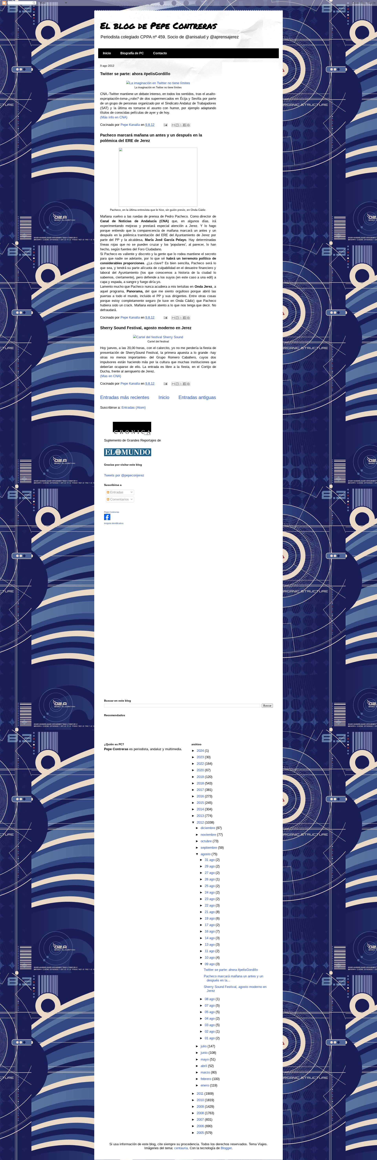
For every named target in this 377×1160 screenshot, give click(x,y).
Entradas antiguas (197, 397)
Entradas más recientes (124, 397)
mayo (205, 1059)
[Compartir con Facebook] (185, 125)
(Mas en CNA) (110, 376)
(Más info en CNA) (113, 117)
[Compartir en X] (181, 125)
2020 (201, 770)
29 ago (210, 866)
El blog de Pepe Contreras (158, 25)
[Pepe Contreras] (107, 519)
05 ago (210, 1012)
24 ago (210, 892)
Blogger (226, 1148)
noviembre (209, 835)
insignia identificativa (113, 523)
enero (205, 1085)
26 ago (210, 879)
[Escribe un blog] (177, 125)
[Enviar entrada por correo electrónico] (165, 125)
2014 (201, 809)
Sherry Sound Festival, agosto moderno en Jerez (145, 328)
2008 (201, 1113)
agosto (206, 854)
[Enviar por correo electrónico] (173, 125)
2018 (201, 783)
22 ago (210, 905)
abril (204, 1066)
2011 (200, 1094)
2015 (201, 803)
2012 (201, 822)
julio (204, 1046)
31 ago (210, 860)
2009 (201, 1106)
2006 (201, 1126)
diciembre (208, 828)
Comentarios (119, 499)
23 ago (210, 899)
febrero (206, 1079)
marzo (206, 1072)
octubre (207, 841)
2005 (201, 1133)
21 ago (210, 912)
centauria (181, 1148)
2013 (201, 816)
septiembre (209, 847)
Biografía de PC (132, 53)
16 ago (210, 931)
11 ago (210, 951)
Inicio (107, 53)
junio (205, 1053)
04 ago (210, 1018)
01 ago (210, 1038)
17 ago (210, 925)
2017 (201, 790)
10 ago (210, 957)
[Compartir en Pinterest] (188, 125)
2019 (201, 777)
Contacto (160, 53)
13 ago (210, 944)
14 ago (210, 938)
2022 (201, 764)
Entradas (116, 492)
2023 (201, 757)
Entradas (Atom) (134, 407)
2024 (201, 751)
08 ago (210, 999)
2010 (201, 1100)
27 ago (210, 873)
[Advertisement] (128, 555)
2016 (201, 796)
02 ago (210, 1031)
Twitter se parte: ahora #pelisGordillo (135, 74)
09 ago (210, 964)
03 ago (210, 1025)
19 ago (210, 918)
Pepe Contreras (111, 512)
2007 (201, 1119)
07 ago (210, 1005)
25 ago (210, 886)
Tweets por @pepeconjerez (124, 475)
